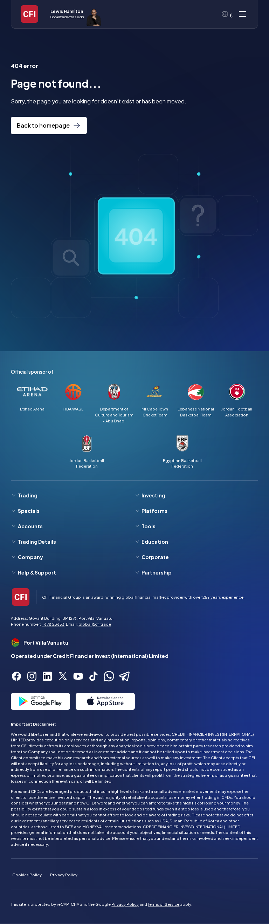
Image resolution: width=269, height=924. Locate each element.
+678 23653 (53, 623)
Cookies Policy (27, 874)
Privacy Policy (63, 874)
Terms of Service (163, 904)
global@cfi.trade (94, 623)
